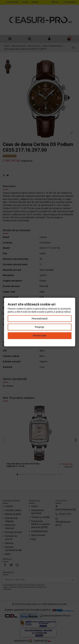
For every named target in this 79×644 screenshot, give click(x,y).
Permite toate (39, 335)
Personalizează (39, 318)
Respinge (39, 327)
